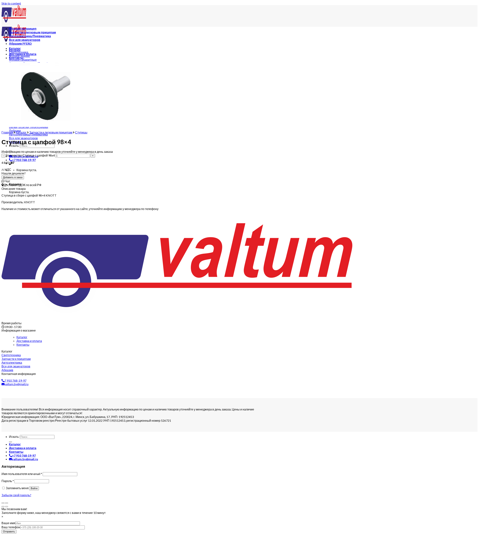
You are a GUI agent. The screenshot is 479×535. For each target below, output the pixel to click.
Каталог (15, 50)
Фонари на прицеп (22, 28)
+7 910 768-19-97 (24, 160)
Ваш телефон (10, 527)
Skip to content (11, 3)
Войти (34, 488)
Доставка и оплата (22, 54)
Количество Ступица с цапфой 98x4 (30, 155)
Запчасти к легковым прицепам (32, 32)
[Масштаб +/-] (6, 503)
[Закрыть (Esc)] (2, 503)
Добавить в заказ (12, 177)
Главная (7, 132)
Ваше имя (8, 523)
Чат (7, 181)
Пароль (7, 481)
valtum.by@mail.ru (16, 384)
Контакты (16, 57)
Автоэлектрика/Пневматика (30, 36)
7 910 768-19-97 (15, 380)
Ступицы (81, 132)
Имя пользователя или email (21, 474)
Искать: (14, 436)
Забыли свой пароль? (16, 495)
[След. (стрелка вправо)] (6, 506)
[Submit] (10, 441)
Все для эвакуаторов (24, 40)
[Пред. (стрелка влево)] (2, 506)
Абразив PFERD (20, 43)
